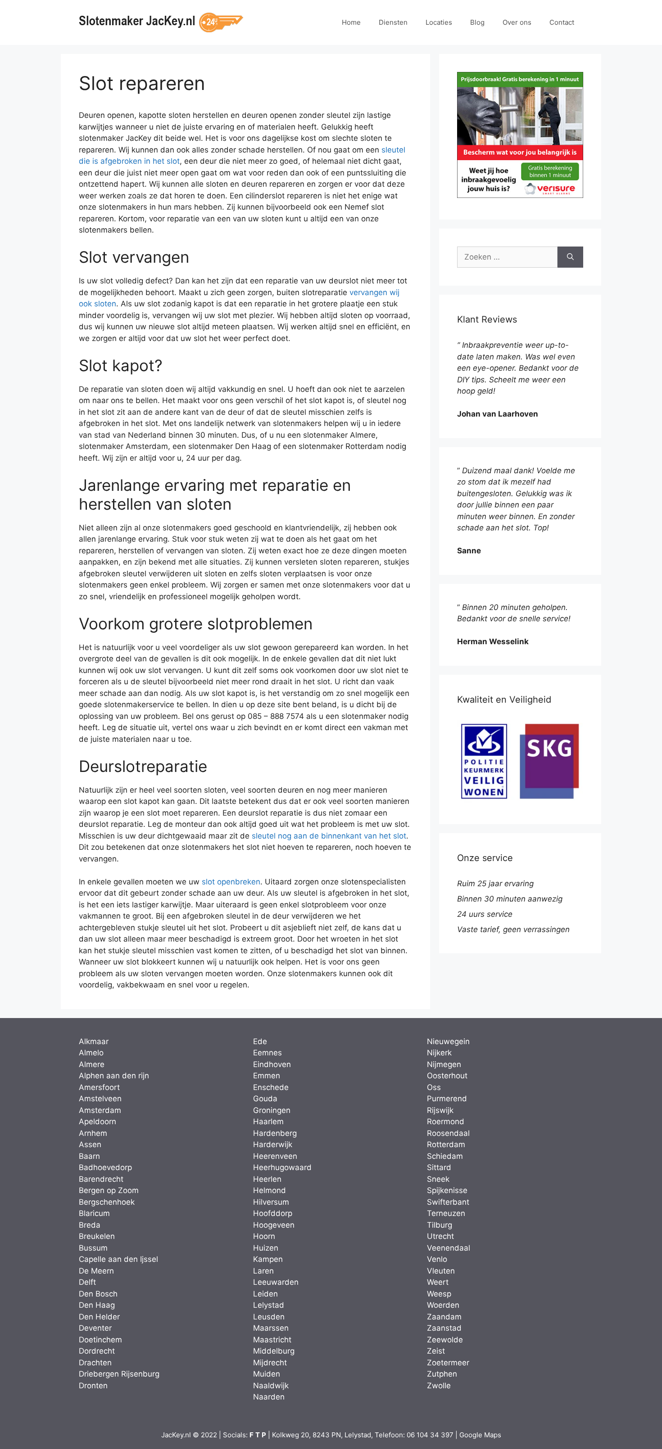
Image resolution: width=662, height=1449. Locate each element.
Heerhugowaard (282, 1167)
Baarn (89, 1156)
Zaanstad (444, 1327)
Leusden (269, 1316)
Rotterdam (446, 1144)
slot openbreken (231, 881)
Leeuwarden (276, 1282)
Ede (260, 1041)
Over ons (517, 22)
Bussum (93, 1247)
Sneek (438, 1179)
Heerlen (267, 1179)
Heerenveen (275, 1156)
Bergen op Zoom (109, 1190)
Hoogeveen (274, 1224)
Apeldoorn (97, 1121)
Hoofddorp (272, 1213)
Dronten (93, 1385)
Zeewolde (445, 1339)
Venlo (437, 1259)
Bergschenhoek (107, 1202)
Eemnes (267, 1052)
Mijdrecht (270, 1362)
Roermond (445, 1121)
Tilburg (439, 1224)
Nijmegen (444, 1064)
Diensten (393, 22)
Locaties (439, 22)
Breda (89, 1224)
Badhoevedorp (105, 1167)
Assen (90, 1144)
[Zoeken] (570, 257)
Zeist (436, 1350)
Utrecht (440, 1236)
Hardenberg (275, 1133)
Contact (561, 22)
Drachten (95, 1362)
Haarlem (268, 1121)
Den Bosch (98, 1293)
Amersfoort (99, 1087)
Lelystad (268, 1305)
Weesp (439, 1293)
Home (351, 22)
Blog (477, 22)
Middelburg (274, 1350)
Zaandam (444, 1316)
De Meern (96, 1270)
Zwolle (439, 1385)
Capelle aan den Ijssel (118, 1259)
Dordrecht (97, 1350)
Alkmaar (94, 1041)
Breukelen (97, 1236)
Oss (434, 1087)
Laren (263, 1270)
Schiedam (445, 1156)
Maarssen (271, 1327)
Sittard (439, 1167)
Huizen (265, 1247)
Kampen (268, 1259)
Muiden (266, 1373)
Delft (87, 1282)
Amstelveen (100, 1098)
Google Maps (480, 1435)
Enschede (271, 1087)
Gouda (265, 1098)
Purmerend (447, 1098)
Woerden (443, 1305)
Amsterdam (100, 1110)
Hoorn (264, 1236)
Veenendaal (448, 1247)
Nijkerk (439, 1052)
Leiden (265, 1293)
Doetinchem (100, 1339)
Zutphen (442, 1373)
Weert (438, 1282)
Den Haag (97, 1305)
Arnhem (93, 1133)
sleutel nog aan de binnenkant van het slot (329, 835)
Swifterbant (448, 1202)
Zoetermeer (448, 1362)
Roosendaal (448, 1133)
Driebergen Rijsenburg (119, 1373)
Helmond (269, 1190)
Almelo (91, 1052)
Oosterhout (447, 1075)
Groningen (271, 1110)
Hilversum (271, 1202)
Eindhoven (272, 1064)
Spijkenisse (447, 1190)
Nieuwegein (448, 1041)
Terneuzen (446, 1213)
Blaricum (94, 1213)
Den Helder (99, 1316)
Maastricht (272, 1339)
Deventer (95, 1327)
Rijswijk (440, 1110)
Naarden (269, 1396)
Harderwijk (272, 1144)
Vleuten (441, 1270)
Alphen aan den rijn (114, 1075)
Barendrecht (101, 1179)
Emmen (266, 1075)
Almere (91, 1064)
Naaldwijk (271, 1385)
